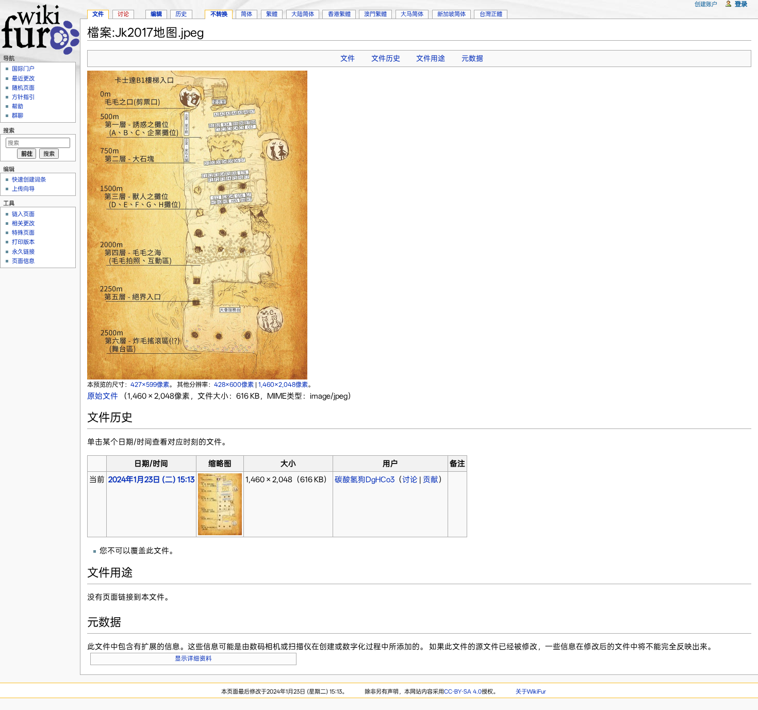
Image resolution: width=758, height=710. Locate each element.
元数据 (472, 58)
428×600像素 (234, 384)
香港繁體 (339, 14)
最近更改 (23, 78)
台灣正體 (491, 14)
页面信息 (23, 261)
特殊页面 (23, 232)
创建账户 (706, 4)
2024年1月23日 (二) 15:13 (151, 479)
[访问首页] (40, 28)
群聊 (17, 115)
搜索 (8, 130)
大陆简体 (302, 14)
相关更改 (23, 223)
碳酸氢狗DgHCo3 (364, 479)
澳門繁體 (375, 14)
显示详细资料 (193, 658)
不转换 (218, 14)
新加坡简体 (451, 14)
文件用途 (430, 58)
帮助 (17, 106)
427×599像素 (149, 384)
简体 (246, 14)
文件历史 (385, 58)
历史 (181, 14)
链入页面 (23, 214)
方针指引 (23, 97)
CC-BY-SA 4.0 (463, 691)
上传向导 (23, 188)
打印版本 (23, 241)
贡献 (430, 479)
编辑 (156, 14)
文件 (347, 58)
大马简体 (412, 14)
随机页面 (23, 87)
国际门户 (23, 68)
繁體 (271, 14)
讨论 (410, 479)
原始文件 (102, 396)
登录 (741, 4)
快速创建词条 (29, 179)
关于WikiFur (531, 691)
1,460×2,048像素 (283, 384)
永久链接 (23, 251)
